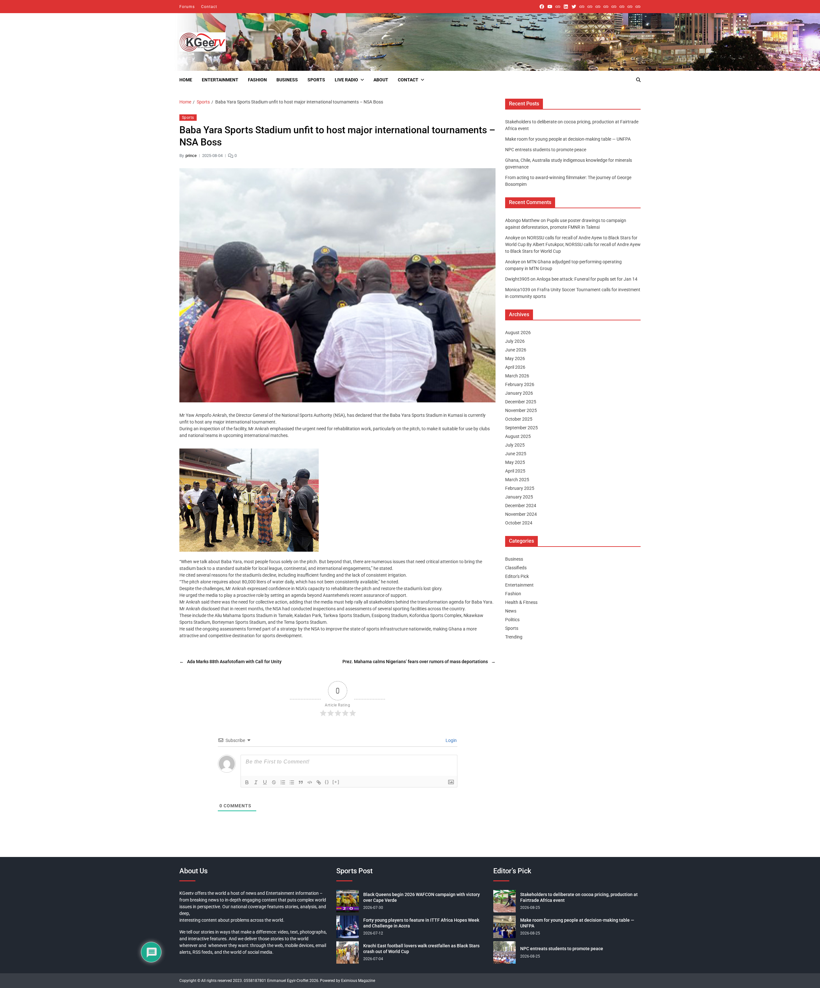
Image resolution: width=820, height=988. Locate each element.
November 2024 (521, 514)
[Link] (318, 782)
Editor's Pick (517, 576)
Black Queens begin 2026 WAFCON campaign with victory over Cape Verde (421, 897)
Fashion (257, 79)
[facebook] (542, 6)
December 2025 (520, 401)
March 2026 (517, 375)
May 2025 (515, 462)
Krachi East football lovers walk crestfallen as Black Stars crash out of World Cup (421, 948)
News (510, 610)
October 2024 (518, 522)
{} (327, 781)
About (380, 79)
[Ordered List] (282, 782)
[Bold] (246, 782)
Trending (513, 636)
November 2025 (521, 410)
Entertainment (220, 79)
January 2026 (519, 393)
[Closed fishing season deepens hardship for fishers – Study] (590, 6)
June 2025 (515, 453)
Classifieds (516, 567)
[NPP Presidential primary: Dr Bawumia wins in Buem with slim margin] (630, 6)
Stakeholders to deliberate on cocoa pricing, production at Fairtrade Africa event (579, 897)
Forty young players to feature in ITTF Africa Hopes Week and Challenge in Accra (421, 923)
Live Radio (346, 79)
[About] (638, 6)
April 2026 (515, 367)
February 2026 (519, 384)
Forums (187, 6)
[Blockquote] (300, 782)
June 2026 (515, 349)
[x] (574, 6)
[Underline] (264, 782)
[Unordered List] (291, 782)
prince (191, 155)
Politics (512, 619)
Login (451, 740)
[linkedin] (566, 6)
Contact (209, 6)
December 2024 (520, 505)
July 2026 (515, 341)
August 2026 (518, 332)
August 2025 (518, 436)
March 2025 (517, 479)
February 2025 (519, 488)
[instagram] (558, 6)
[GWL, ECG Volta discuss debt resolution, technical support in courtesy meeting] (582, 6)
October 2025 (518, 419)
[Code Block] (309, 782)
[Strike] (273, 782)
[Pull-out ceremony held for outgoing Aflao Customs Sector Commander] (606, 6)
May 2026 (515, 358)
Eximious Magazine (358, 980)
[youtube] (550, 6)
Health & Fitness (521, 602)
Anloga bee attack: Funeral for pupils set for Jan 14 (587, 279)
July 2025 (515, 445)
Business (287, 79)
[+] (336, 781)
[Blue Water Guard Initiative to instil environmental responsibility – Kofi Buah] (622, 6)
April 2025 (515, 470)
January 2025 (519, 496)
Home (185, 79)
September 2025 (521, 427)
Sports (316, 79)
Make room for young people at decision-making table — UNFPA (568, 139)
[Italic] (255, 782)
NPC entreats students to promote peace (545, 149)
